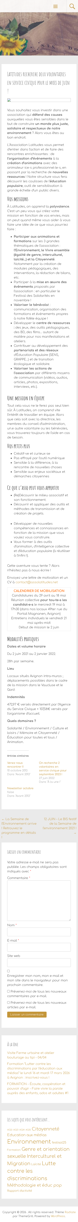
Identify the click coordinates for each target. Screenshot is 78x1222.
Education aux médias (27, 1135)
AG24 (22, 1130)
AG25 (28, 1130)
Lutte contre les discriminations (31, 1171)
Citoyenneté (45, 1129)
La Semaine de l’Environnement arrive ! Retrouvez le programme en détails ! (19, 828)
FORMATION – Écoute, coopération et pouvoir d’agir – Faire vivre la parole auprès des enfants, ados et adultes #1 (37, 1088)
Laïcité (36, 1164)
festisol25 (59, 1142)
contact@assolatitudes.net (37, 582)
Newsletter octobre (20, 788)
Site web (13, 956)
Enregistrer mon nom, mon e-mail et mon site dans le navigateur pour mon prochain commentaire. (37, 980)
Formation (14, 1150)
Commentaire (18, 878)
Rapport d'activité (19, 1190)
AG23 (15, 1130)
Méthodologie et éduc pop (34, 1185)
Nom (12, 925)
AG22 (9, 1130)
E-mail (13, 940)
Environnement (29, 1142)
